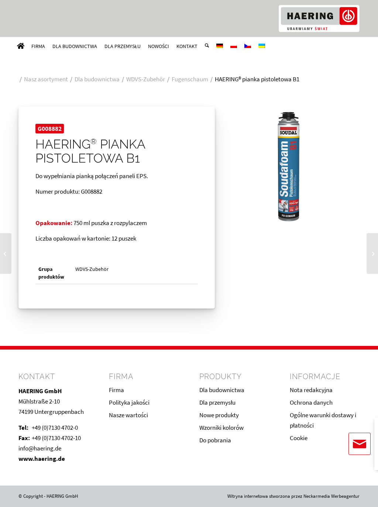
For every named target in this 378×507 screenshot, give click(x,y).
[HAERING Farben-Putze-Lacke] (319, 18)
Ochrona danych (311, 402)
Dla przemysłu (217, 402)
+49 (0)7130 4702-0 (55, 427)
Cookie (298, 438)
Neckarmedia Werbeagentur (331, 496)
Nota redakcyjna (311, 390)
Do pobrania (215, 440)
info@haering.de (39, 448)
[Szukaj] (207, 46)
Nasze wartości (128, 415)
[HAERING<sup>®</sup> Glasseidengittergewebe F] (372, 253)
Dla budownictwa (221, 390)
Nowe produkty (219, 415)
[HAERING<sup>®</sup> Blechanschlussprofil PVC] (5, 253)
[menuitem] (21, 46)
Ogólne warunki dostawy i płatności (323, 420)
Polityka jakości (129, 402)
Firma (116, 390)
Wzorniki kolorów (221, 427)
